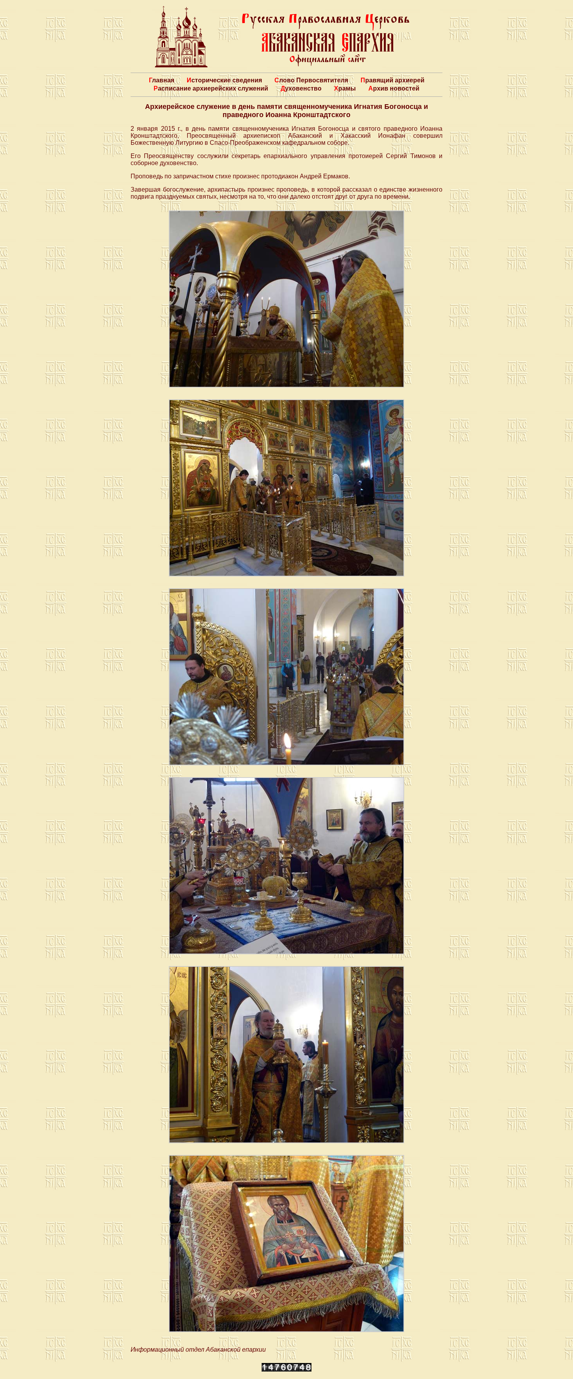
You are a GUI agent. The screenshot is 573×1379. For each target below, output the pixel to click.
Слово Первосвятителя (311, 80)
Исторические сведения (224, 80)
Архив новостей (393, 88)
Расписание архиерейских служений (211, 88)
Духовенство (301, 88)
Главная (161, 80)
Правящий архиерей (392, 80)
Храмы (345, 88)
